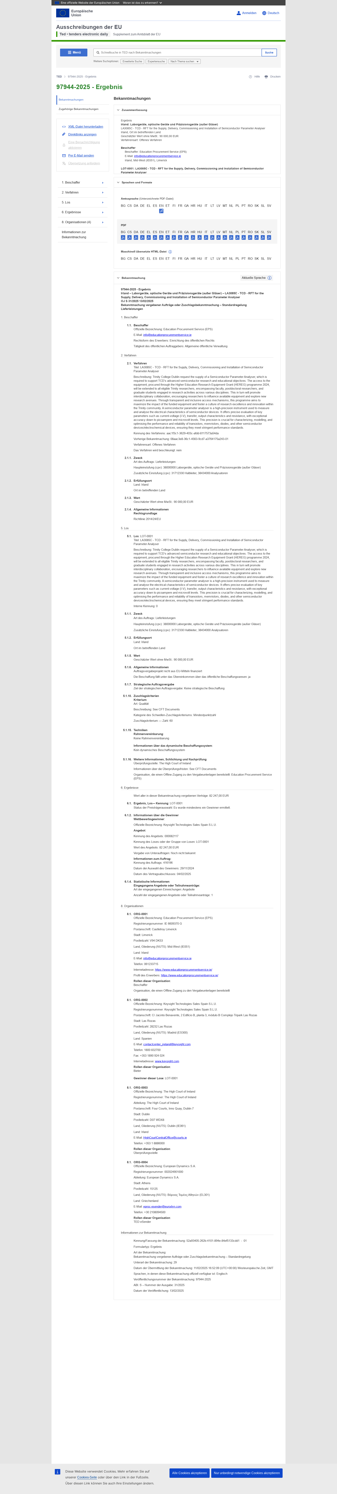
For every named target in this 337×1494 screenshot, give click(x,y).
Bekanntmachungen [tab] (71, 99)
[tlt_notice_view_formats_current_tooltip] (269, 278)
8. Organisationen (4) (76, 222)
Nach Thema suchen (183, 61)
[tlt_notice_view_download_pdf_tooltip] (123, 237)
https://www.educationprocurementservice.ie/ (183, 969)
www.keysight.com (167, 1061)
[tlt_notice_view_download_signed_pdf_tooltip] (161, 210)
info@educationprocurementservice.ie (157, 156)
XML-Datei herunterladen (85, 126)
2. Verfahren (70, 192)
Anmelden (249, 13)
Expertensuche (156, 61)
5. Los (66, 202)
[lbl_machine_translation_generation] (170, 252)
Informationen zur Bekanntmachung (74, 234)
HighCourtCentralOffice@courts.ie (165, 1137)
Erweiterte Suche (132, 61)
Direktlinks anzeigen (82, 134)
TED (59, 76)
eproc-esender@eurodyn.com (162, 1206)
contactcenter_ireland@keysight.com (167, 1044)
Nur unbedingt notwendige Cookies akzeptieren (247, 1473)
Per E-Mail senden (81, 155)
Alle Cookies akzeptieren (189, 1473)
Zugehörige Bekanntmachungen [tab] (78, 109)
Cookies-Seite (87, 1477)
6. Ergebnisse (71, 212)
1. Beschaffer (71, 182)
